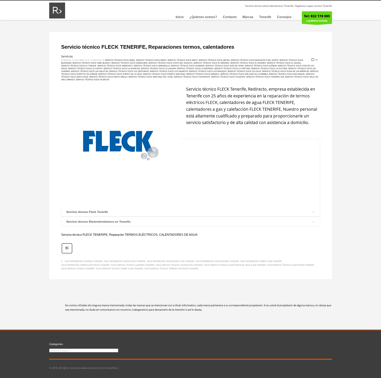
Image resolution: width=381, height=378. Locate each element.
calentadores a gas (204, 109)
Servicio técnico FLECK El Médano (211, 62)
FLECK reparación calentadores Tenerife (217, 261)
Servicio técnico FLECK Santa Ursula (108, 76)
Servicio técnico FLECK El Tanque (78, 65)
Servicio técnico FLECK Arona (214, 60)
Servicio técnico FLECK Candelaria (129, 62)
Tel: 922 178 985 (317, 16)
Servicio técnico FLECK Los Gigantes (169, 71)
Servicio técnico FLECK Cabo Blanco (91, 62)
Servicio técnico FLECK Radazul (202, 74)
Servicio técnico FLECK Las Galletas (89, 71)
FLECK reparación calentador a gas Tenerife (170, 261)
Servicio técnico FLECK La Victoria (269, 68)
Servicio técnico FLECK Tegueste (228, 76)
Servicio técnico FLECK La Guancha (121, 68)
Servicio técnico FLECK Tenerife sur (265, 76)
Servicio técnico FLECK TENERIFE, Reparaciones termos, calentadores (147, 47)
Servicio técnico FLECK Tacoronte (192, 76)
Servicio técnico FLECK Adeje (120, 60)
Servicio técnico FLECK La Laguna (158, 68)
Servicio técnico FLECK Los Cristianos (129, 71)
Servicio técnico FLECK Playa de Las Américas (285, 71)
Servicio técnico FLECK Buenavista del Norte (254, 60)
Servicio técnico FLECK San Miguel (287, 74)
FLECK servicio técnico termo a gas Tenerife (119, 268)
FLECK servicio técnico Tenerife (78, 268)
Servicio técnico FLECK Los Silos (244, 71)
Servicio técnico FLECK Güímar (261, 65)
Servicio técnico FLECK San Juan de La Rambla (244, 74)
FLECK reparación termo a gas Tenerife (261, 261)
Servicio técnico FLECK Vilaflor (92, 79)
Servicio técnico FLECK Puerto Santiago (164, 74)
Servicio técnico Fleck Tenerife (87, 211)
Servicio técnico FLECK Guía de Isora (224, 65)
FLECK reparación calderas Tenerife (84, 261)
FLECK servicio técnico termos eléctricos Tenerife (171, 268)
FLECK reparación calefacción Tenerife (124, 261)
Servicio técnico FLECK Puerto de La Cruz (120, 74)
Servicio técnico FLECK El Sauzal (284, 62)
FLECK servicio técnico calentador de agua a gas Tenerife (235, 265)
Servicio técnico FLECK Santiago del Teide (150, 76)
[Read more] (67, 253)
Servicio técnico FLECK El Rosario (248, 62)
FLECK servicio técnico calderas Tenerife (132, 265)
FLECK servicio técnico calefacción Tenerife (179, 265)
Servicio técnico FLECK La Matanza (195, 68)
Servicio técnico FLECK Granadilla (152, 65)
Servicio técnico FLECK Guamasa (187, 65)
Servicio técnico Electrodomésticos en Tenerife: (98, 221)
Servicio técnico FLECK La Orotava (232, 68)
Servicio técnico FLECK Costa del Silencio (170, 62)
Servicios (67, 56)
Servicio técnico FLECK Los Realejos (207, 71)
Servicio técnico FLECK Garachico (115, 65)
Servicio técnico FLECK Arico (182, 60)
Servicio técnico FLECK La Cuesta (85, 68)
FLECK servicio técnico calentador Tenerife (290, 265)
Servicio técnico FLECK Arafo (151, 60)
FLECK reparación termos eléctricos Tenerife (85, 265)
